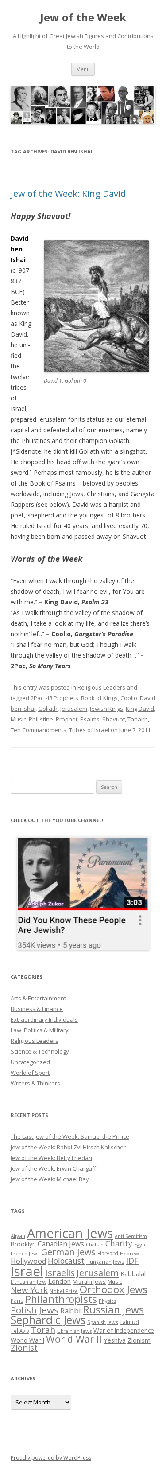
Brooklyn (23, 1244)
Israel (27, 1271)
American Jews (70, 1233)
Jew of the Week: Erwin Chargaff (53, 1168)
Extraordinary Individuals (44, 1019)
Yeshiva (115, 1340)
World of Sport (30, 1073)
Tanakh (137, 719)
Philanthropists (61, 1299)
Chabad (95, 1244)
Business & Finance (37, 1009)
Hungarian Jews (105, 1261)
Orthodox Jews (113, 1289)
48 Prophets (62, 698)
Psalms (90, 719)
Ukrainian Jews (74, 1331)
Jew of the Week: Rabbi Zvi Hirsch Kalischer (68, 1147)
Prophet (66, 719)
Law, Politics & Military (40, 1030)
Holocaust (66, 1260)
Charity (118, 1243)
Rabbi (70, 1310)
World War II (74, 1338)
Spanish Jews (102, 1322)
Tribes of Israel (89, 730)
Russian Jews (113, 1309)
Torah (43, 1330)
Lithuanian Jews (28, 1282)
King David (140, 709)
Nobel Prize (64, 1291)
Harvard (107, 1253)
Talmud (129, 1322)
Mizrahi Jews (89, 1281)
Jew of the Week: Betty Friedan (51, 1158)
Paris (17, 1300)
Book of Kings (99, 698)
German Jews (68, 1252)
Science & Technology (40, 1051)
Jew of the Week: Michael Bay (50, 1179)
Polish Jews (34, 1310)
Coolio (128, 698)
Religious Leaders (101, 687)
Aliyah (18, 1235)
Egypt (140, 1244)
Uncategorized (30, 1062)
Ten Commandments (38, 730)
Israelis (60, 1272)
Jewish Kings (106, 709)
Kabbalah (134, 1273)
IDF (132, 1260)
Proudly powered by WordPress (51, 1457)
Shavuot (113, 719)
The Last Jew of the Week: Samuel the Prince (70, 1136)
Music (18, 719)
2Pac (37, 698)
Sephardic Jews (48, 1320)
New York (29, 1290)
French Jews (25, 1253)
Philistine (41, 719)
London (59, 1281)
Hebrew (129, 1253)
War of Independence (123, 1330)
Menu (83, 69)
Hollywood (28, 1261)
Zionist (24, 1347)
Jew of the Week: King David (68, 194)
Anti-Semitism (131, 1236)
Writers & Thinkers (35, 1083)
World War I (27, 1340)
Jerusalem (73, 709)
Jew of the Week (83, 17)
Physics (107, 1300)
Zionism (139, 1340)
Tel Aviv (20, 1330)
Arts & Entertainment (38, 998)
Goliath (48, 709)
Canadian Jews (61, 1244)
